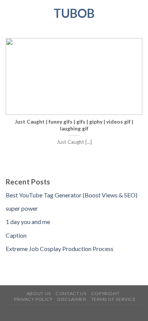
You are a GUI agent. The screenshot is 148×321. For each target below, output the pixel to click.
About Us (39, 293)
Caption (16, 235)
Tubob (74, 13)
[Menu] (10, 13)
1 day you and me (28, 221)
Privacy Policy (33, 299)
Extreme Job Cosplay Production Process (59, 248)
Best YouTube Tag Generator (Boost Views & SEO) (71, 195)
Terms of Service (113, 299)
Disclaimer (71, 299)
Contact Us (70, 293)
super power (22, 208)
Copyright (105, 293)
